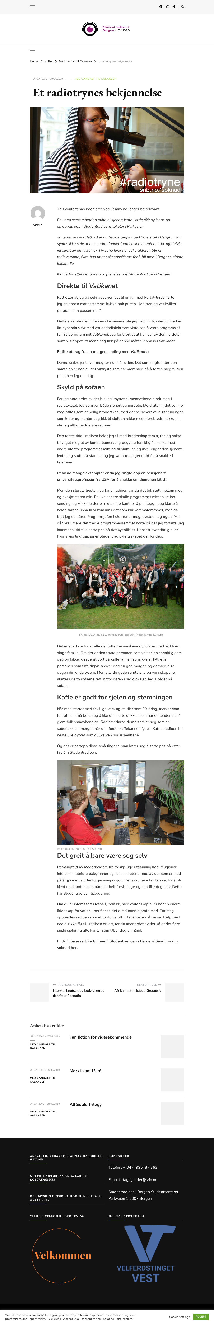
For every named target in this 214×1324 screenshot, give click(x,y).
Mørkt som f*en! (85, 1071)
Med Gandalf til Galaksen (95, 78)
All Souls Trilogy (86, 1104)
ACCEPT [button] (201, 1317)
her (74, 947)
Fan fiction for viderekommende (101, 1037)
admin (38, 224)
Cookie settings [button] (179, 1317)
